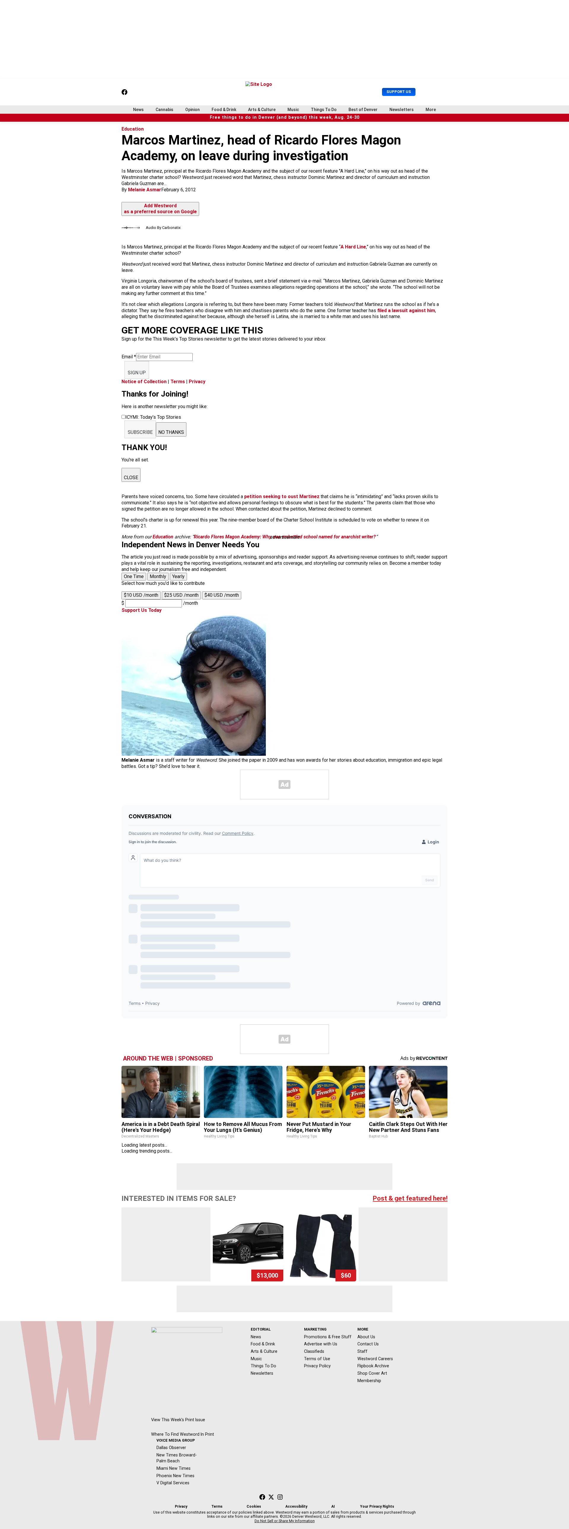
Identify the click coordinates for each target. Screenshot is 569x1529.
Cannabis (164, 109)
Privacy (197, 381)
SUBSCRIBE (140, 432)
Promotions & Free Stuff (327, 1336)
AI (333, 1506)
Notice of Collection (144, 381)
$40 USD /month (221, 595)
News (138, 109)
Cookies (254, 1506)
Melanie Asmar (144, 189)
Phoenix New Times (175, 1475)
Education (133, 129)
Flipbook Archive (373, 1365)
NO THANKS (171, 432)
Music (293, 109)
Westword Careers (375, 1358)
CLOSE (131, 477)
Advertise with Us (320, 1344)
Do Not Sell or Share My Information (285, 1521)
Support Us (398, 91)
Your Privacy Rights (377, 1506)
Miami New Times (173, 1468)
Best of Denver (363, 109)
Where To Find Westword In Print (182, 1434)
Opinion (192, 109)
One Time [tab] (134, 576)
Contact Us (368, 1344)
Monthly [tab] (158, 576)
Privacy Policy (317, 1365)
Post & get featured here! (410, 1198)
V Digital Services (172, 1482)
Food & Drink (224, 109)
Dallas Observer (171, 1447)
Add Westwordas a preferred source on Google (160, 209)
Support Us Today (142, 610)
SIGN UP (137, 373)
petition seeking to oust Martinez (281, 496)
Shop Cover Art (372, 1373)
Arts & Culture (262, 109)
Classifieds (314, 1351)
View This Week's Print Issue (178, 1419)
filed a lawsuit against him (406, 310)
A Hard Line (353, 247)
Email (129, 357)
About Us (366, 1336)
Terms (177, 381)
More (431, 109)
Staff (362, 1351)
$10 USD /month (141, 595)
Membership (369, 1380)
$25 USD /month (181, 595)
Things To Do (324, 109)
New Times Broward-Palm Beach (176, 1458)
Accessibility (296, 1506)
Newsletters (401, 109)
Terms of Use (317, 1358)
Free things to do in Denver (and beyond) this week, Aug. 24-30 (284, 117)
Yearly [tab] (178, 576)
